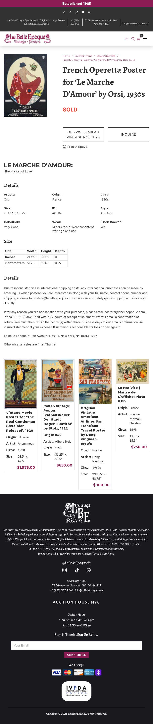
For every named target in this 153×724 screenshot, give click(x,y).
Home (66, 55)
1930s (105, 199)
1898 (133, 429)
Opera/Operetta (106, 55)
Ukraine (23, 437)
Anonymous (26, 443)
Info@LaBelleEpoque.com (89, 590)
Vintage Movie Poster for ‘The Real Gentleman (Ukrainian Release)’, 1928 (20, 421)
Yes (103, 227)
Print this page (77, 146)
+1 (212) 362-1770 (61, 590)
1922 (58, 448)
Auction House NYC (76, 602)
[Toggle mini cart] (139, 39)
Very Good (11, 227)
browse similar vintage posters (83, 134)
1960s (96, 467)
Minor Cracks (61, 227)
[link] (127, 39)
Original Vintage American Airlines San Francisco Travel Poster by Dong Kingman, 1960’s (93, 426)
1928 (21, 450)
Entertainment (83, 55)
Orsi (6, 199)
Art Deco (107, 213)
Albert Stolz (63, 441)
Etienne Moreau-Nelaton (135, 418)
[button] (41, 59)
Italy (58, 435)
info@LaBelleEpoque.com (135, 23)
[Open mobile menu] (145, 38)
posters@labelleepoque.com (53, 298)
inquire (128, 134)
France (57, 199)
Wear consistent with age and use (73, 229)
